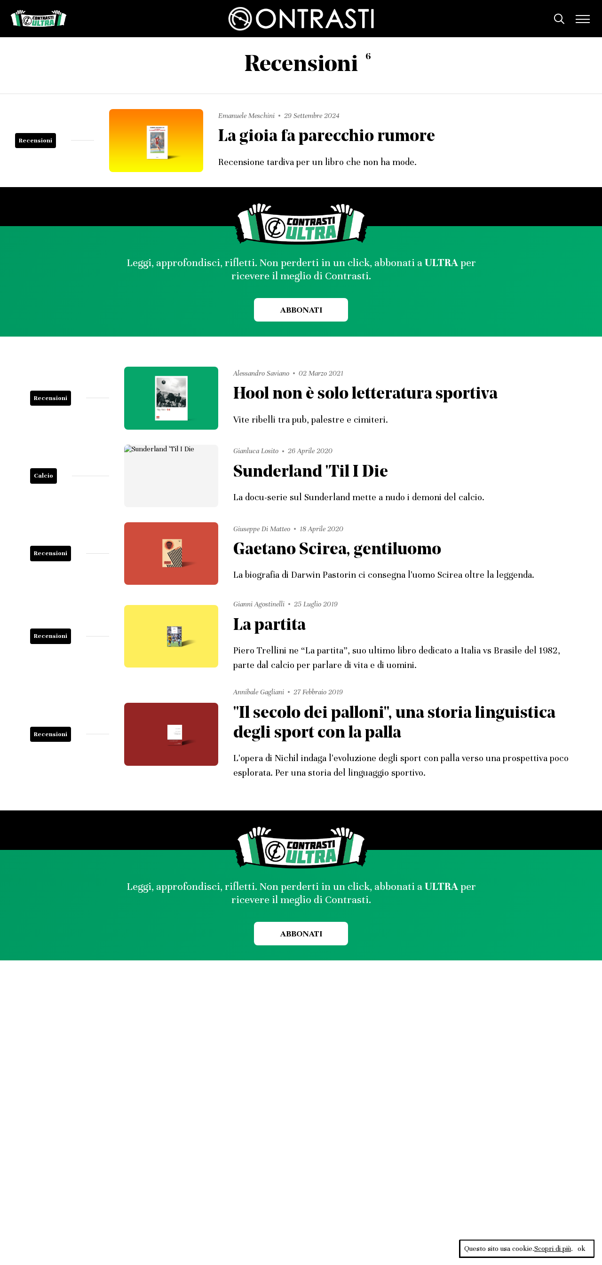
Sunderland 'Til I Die (310, 472)
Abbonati (301, 310)
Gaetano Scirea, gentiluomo (337, 550)
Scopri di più (552, 1248)
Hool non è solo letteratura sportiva (365, 394)
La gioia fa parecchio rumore (326, 137)
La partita (269, 626)
